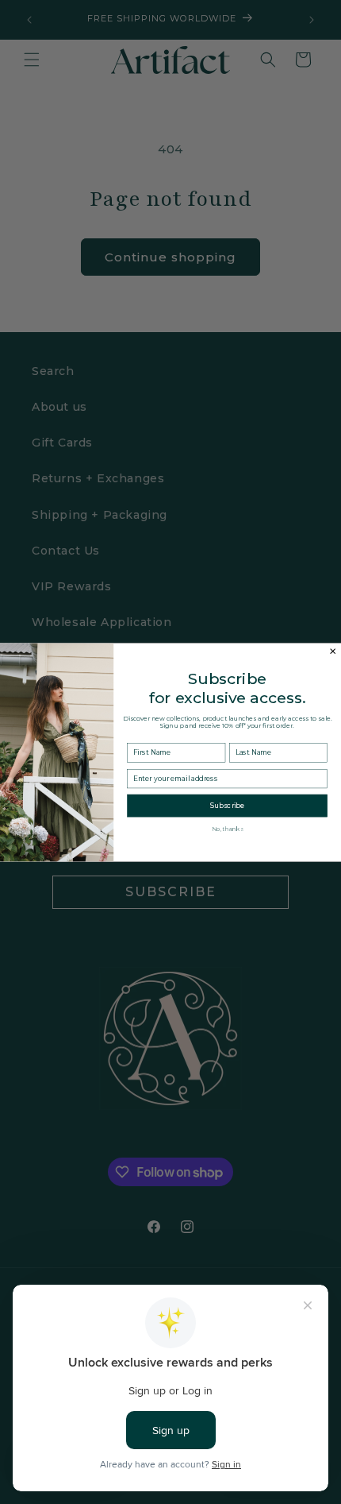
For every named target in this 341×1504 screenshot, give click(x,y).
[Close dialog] (333, 650)
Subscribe (227, 805)
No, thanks (227, 828)
